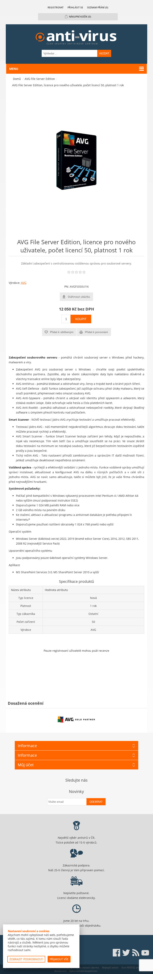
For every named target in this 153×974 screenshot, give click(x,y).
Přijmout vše (59, 959)
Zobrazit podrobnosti (26, 959)
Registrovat (56, 7)
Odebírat (96, 801)
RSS (135, 952)
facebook (116, 952)
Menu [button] (13, 69)
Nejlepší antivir (110, 967)
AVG (23, 283)
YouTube (145, 952)
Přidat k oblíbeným (62, 332)
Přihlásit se (75, 7)
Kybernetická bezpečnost (83, 971)
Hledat (104, 53)
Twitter (126, 952)
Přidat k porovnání (96, 332)
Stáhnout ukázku (79, 297)
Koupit (80, 319)
